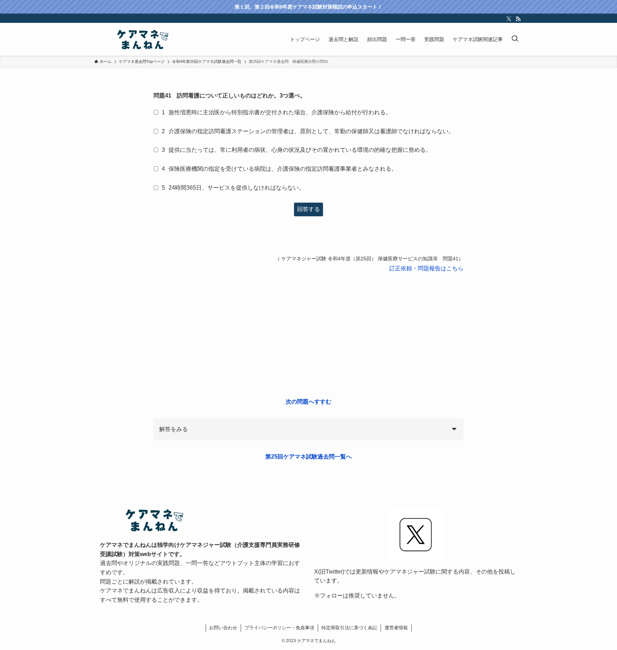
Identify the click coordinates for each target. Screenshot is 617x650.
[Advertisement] (308, 335)
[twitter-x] (508, 19)
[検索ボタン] (515, 39)
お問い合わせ (223, 627)
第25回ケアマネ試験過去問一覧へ (308, 457)
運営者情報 (396, 627)
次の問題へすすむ (308, 402)
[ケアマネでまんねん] (142, 39)
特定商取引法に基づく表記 (349, 627)
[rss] (518, 19)
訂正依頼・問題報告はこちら (426, 268)
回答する (308, 209)
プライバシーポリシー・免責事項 (279, 627)
